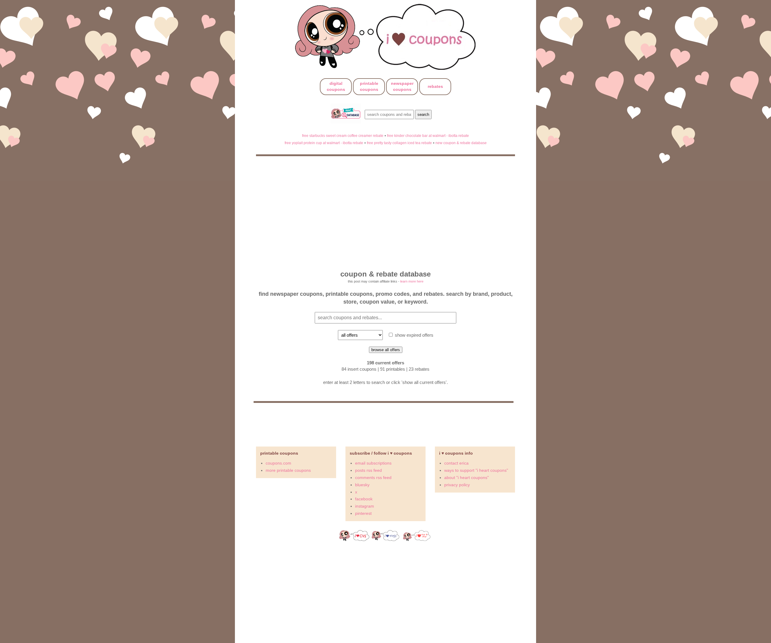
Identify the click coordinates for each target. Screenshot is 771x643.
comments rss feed (373, 477)
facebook (364, 498)
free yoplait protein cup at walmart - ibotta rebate (324, 143)
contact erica (456, 463)
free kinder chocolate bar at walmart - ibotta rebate (428, 136)
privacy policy (457, 484)
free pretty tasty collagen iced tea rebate (399, 143)
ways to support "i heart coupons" (476, 470)
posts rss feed (368, 470)
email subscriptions (373, 463)
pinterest (363, 513)
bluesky (362, 484)
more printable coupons (288, 470)
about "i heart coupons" (466, 477)
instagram (364, 506)
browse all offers (385, 350)
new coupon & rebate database (461, 143)
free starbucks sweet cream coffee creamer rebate (342, 136)
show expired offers (413, 335)
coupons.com (278, 463)
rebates (435, 86)
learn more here (411, 281)
